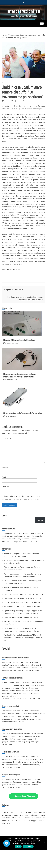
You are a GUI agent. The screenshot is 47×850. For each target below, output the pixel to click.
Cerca (4, 516)
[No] (44, 843)
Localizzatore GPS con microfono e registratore (23, 602)
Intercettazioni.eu (23, 11)
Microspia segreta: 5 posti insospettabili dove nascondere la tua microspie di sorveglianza (19, 375)
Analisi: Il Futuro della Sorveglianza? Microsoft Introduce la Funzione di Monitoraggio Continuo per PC (24, 637)
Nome (5, 467)
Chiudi (18, 847)
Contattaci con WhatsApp (25, 796)
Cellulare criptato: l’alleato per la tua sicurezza (22, 598)
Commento (7, 438)
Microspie (5, 83)
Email (4, 477)
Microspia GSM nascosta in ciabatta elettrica (19, 340)
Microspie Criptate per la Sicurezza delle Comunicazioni (22, 413)
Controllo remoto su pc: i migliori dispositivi (21, 617)
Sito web (5, 486)
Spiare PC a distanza (14, 289)
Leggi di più (28, 847)
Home (4, 35)
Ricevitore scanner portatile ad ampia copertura (23, 594)
